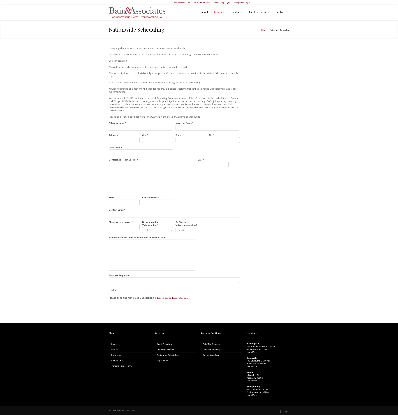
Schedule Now (203, 2)
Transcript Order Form (121, 366)
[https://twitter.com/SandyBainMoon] (286, 411)
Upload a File (117, 360)
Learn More (251, 352)
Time (112, 197)
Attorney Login (223, 2)
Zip (211, 135)
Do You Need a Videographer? (150, 223)
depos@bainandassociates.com (172, 298)
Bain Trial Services (211, 344)
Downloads (116, 355)
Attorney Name (117, 123)
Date (201, 160)
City (145, 135)
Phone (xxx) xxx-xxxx (121, 222)
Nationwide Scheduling (168, 355)
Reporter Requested (119, 275)
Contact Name (150, 197)
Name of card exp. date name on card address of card (137, 237)
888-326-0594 (183, 2)
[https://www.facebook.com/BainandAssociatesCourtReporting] (280, 411)
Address (114, 135)
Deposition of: (117, 147)
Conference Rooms (165, 350)
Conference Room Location (124, 160)
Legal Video (162, 360)
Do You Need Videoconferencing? (187, 223)
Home (263, 30)
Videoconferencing (211, 350)
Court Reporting (164, 344)
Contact (114, 350)
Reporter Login (243, 2)
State (179, 135)
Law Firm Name (184, 123)
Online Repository (211, 355)
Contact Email (117, 210)
